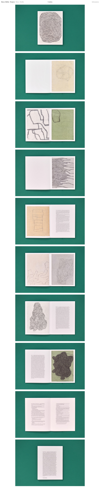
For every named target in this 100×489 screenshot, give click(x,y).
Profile (22, 2)
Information (95, 2)
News (17, 2)
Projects (12, 2)
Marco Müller (5, 2)
